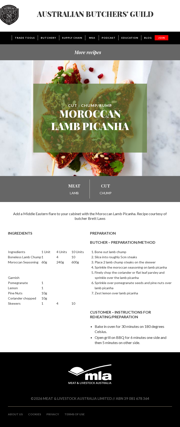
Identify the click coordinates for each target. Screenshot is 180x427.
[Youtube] (160, 419)
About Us (15, 414)
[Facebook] (168, 419)
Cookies (34, 414)
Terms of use (74, 414)
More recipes (87, 52)
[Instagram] (152, 419)
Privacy (52, 414)
